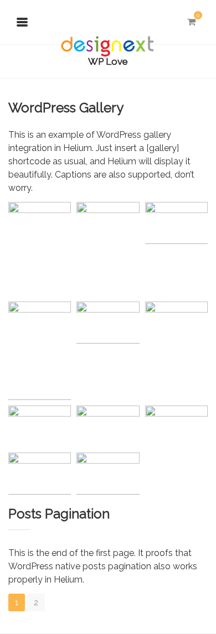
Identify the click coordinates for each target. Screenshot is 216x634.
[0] (191, 22)
